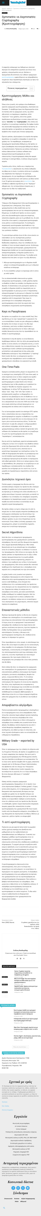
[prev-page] (3, 996)
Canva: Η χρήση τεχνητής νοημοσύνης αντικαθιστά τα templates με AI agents (23, 973)
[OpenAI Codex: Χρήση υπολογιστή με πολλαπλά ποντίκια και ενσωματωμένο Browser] (7, 989)
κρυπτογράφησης (8, 77)
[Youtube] (28, 1188)
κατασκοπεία (6, 169)
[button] (4, 1208)
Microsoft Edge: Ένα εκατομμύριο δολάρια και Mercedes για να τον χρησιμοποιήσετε (25, 980)
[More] (27, 34)
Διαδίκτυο (9, 8)
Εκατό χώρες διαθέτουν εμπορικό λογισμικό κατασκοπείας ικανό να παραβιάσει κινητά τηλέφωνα (25, 1012)
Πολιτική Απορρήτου (7, 1110)
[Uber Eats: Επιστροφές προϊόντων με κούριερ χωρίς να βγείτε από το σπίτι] (6, 1031)
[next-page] (6, 996)
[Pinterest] (18, 34)
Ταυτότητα (4, 1102)
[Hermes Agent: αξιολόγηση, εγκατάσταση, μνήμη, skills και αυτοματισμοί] (6, 1039)
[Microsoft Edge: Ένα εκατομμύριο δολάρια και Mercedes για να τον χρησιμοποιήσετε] (7, 981)
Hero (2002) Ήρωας (8, 922)
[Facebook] (10, 34)
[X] (14, 34)
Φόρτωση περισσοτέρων (19, 1047)
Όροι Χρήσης (5, 1106)
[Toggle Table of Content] (30, 88)
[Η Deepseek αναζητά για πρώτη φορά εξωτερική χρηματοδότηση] (6, 1022)
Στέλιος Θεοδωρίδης (11, 28)
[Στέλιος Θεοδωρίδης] (3, 29)
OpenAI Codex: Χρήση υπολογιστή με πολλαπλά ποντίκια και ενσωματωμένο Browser (25, 988)
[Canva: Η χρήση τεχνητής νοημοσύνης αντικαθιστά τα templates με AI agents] (7, 974)
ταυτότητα (28, 181)
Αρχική (4, 8)
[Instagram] (20, 958)
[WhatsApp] (23, 34)
